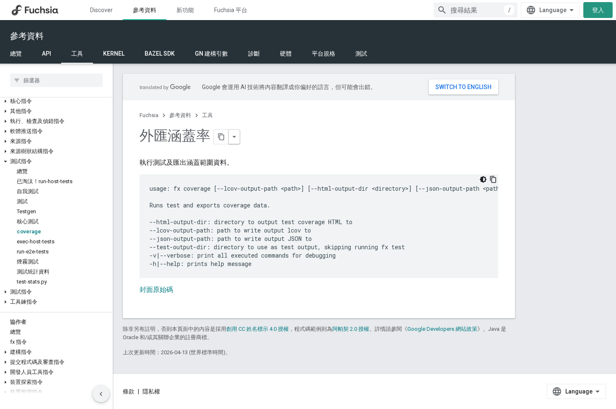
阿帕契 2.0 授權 (350, 329)
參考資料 (144, 10)
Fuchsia (149, 115)
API (46, 53)
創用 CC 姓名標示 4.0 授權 (257, 329)
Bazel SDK (160, 53)
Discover (101, 10)
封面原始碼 (156, 290)
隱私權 (151, 391)
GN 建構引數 (211, 53)
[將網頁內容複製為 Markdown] (221, 137)
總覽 (16, 53)
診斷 (254, 53)
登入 (598, 10)
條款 (129, 391)
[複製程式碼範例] (493, 179)
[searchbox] (56, 80)
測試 (361, 53)
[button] (56, 101)
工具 (77, 53)
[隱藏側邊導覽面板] (101, 394)
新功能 (185, 10)
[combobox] (476, 10)
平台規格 (323, 53)
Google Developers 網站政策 (442, 329)
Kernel (113, 53)
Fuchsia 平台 (230, 10)
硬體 (286, 53)
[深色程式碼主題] (483, 179)
